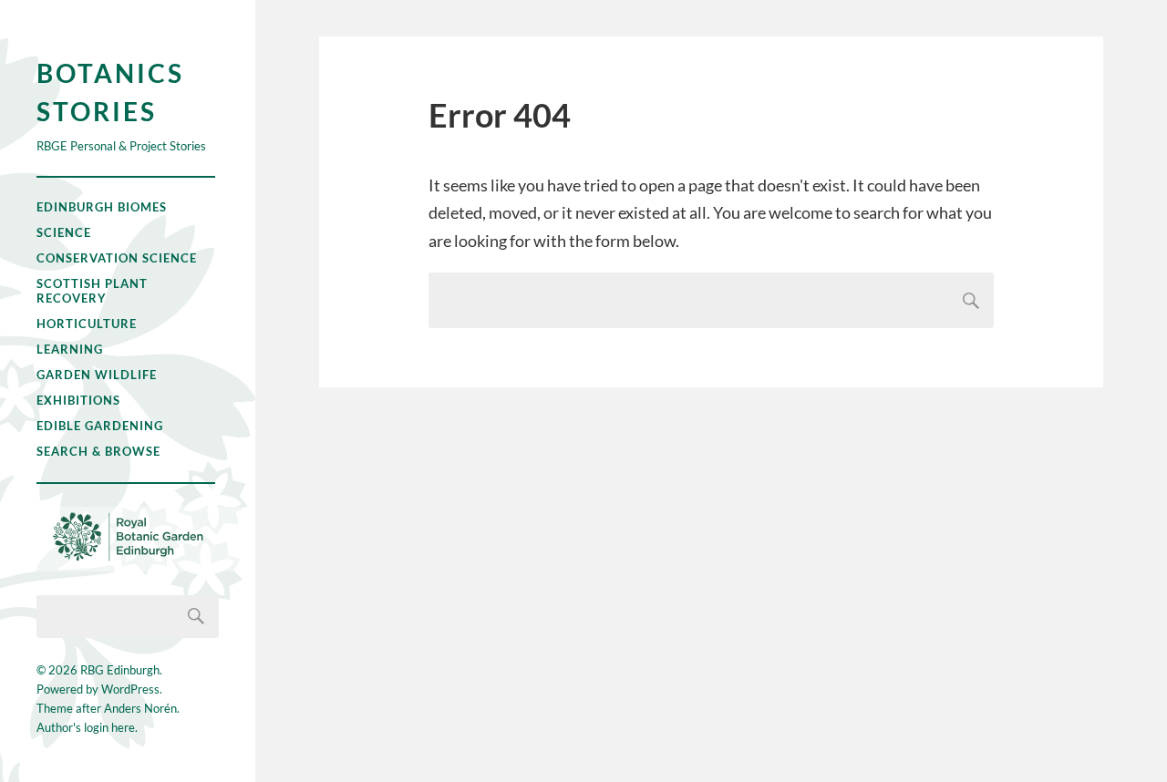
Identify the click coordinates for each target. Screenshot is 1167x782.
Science (63, 232)
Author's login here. (87, 727)
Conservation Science (116, 258)
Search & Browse (98, 451)
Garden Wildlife (96, 374)
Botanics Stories (110, 92)
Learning (69, 349)
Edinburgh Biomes (101, 207)
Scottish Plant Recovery (92, 290)
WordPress (130, 689)
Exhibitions (78, 400)
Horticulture (86, 323)
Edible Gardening (99, 425)
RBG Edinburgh (120, 670)
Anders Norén (140, 708)
